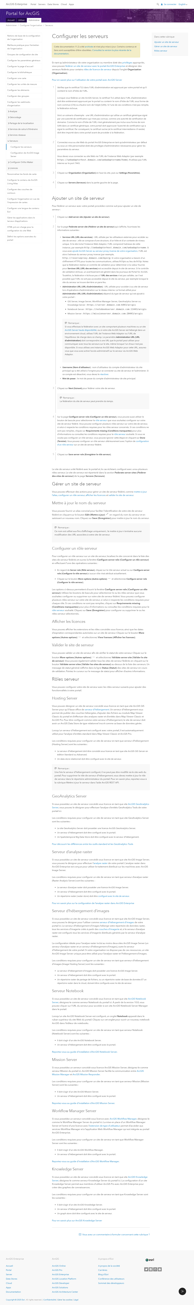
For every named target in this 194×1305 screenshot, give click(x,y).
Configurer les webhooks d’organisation (18, 104)
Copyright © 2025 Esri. (15, 1300)
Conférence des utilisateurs (111, 1279)
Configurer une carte (16, 78)
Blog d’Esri (103, 1274)
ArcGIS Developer (60, 1283)
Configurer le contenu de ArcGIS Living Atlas (22, 182)
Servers (41, 4)
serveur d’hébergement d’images (117, 922)
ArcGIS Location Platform (64, 1279)
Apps (71, 4)
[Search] (158, 4)
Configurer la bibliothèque (19, 72)
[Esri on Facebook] (151, 1269)
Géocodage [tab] (15, 117)
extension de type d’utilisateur (104, 1125)
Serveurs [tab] (14, 141)
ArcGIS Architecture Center (65, 1292)
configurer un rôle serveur (71, 495)
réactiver (104, 374)
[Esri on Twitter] (146, 1269)
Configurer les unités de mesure (22, 84)
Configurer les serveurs (21, 147)
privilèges (127, 62)
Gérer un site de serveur (165, 46)
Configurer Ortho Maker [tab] (21, 162)
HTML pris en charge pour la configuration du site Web (20, 229)
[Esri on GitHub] (155, 1269)
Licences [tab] (14, 168)
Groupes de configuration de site (22, 54)
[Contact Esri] (160, 1269)
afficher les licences (96, 495)
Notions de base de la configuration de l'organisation (23, 37)
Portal (33, 4)
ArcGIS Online (59, 1266)
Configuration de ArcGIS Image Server (25, 154)
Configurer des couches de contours (19, 191)
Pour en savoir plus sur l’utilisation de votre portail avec (87, 80)
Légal (76, 1300)
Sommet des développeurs (111, 1283)
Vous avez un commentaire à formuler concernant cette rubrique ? (116, 1234)
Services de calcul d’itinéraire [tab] (24, 129)
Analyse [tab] (13, 111)
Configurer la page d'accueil (20, 66)
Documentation (13, 1292)
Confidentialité (49, 1300)
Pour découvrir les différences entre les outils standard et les (92, 844)
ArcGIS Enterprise (16, 4)
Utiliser (21, 20)
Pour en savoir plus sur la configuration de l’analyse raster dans (93, 903)
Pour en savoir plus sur (77, 1220)
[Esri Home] (149, 1260)
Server (9, 1274)
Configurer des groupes (18, 96)
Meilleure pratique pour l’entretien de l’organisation (23, 47)
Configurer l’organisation (31, 25)
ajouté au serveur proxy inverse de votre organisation (105, 251)
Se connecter (170, 4)
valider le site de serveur (121, 495)
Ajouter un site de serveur (166, 42)
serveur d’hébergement (97, 709)
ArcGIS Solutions (60, 1287)
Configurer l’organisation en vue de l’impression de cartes (23, 201)
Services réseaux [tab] (18, 135)
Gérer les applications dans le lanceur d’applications (21, 219)
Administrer (34, 20)
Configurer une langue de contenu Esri (23, 210)
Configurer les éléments (18, 90)
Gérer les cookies (64, 1300)
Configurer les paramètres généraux (23, 60)
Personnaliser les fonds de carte (22, 174)
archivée (89, 46)
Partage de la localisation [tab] (22, 123)
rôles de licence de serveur (97, 69)
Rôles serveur (160, 51)
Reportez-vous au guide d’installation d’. (84, 1051)
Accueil (11, 20)
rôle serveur (101, 420)
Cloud (64, 4)
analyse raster (101, 863)
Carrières (102, 1270)
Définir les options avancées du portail (21, 238)
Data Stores (53, 4)
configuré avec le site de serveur (113, 896)
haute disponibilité (80, 330)
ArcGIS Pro (57, 1270)
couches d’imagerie (109, 929)
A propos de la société (109, 1266)
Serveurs (49, 25)
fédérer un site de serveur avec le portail (95, 66)
